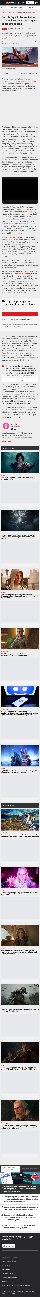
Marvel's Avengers (23, 274)
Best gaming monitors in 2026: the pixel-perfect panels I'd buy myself (20, 1226)
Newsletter (34, 73)
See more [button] (20, 380)
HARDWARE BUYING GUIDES (10, 1169)
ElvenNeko (26, 212)
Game (13, 151)
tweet (10, 348)
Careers (4, 1281)
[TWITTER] (12, 429)
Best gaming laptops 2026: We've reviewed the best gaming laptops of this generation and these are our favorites (21, 1199)
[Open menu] (3, 2)
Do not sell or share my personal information (16, 1285)
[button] (38, 3)
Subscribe (30, 2)
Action (10, 12)
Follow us (24, 73)
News (4, 29)
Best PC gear (31, 7)
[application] (20, 189)
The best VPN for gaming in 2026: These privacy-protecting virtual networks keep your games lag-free (20, 1188)
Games (4, 12)
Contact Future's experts (9, 1257)
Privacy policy (6, 1265)
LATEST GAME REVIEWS (29, 1169)
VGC (25, 389)
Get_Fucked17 (14, 237)
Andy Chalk (12, 29)
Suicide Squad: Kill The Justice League (25, 12)
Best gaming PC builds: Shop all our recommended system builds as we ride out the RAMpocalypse (21, 1217)
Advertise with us (7, 1273)
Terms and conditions (9, 1261)
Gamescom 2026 (16, 7)
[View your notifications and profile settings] (18, 3)
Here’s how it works (14, 43)
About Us (5, 1253)
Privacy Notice (26, 321)
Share (6, 73)
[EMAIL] (15, 429)
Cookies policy (6, 1269)
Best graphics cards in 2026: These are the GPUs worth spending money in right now (21, 1208)
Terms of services (24, 319)
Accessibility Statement (9, 1277)
